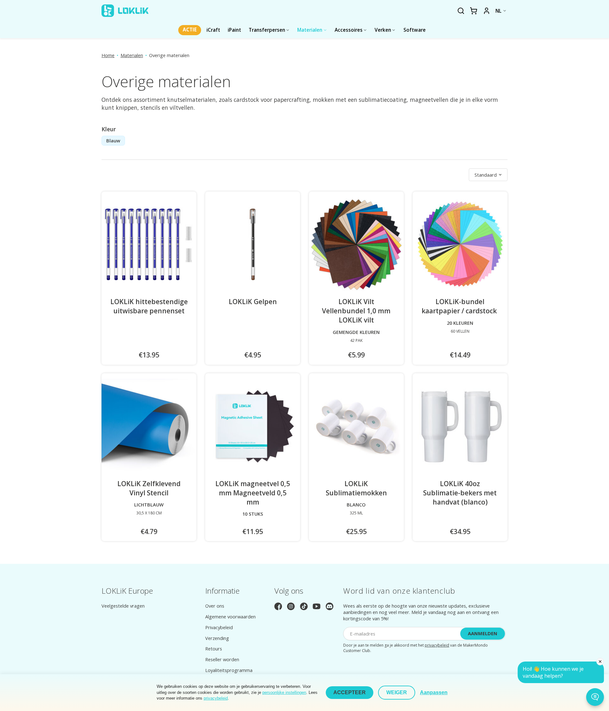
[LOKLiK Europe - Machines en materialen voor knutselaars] (125, 10)
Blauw (113, 140)
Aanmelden (482, 633)
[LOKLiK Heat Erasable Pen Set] (149, 244)
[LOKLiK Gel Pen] (252, 244)
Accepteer (349, 692)
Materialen (132, 55)
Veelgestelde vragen (123, 606)
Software (414, 30)
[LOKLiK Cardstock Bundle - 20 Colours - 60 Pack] (460, 244)
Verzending (217, 638)
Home (108, 55)
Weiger (396, 692)
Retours (213, 648)
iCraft (213, 30)
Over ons (214, 606)
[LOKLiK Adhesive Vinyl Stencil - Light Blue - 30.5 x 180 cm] (149, 426)
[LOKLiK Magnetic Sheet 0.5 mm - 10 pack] (252, 426)
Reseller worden (222, 659)
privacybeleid (437, 645)
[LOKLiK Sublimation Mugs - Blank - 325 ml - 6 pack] (356, 426)
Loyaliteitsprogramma (228, 670)
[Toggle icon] (461, 11)
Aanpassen (434, 692)
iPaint (234, 30)
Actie (190, 29)
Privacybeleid (219, 627)
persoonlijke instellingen (284, 692)
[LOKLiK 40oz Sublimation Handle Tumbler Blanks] (460, 426)
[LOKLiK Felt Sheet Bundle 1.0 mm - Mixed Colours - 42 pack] (356, 244)
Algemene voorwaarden (230, 616)
